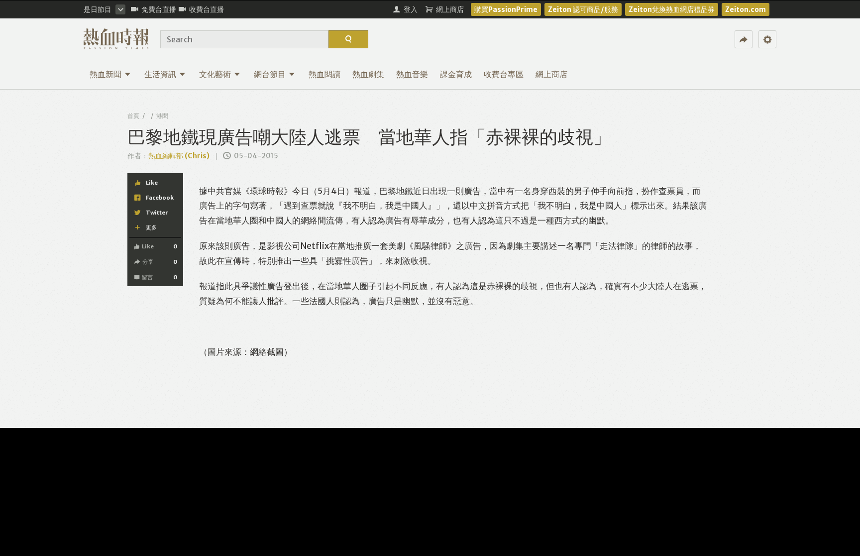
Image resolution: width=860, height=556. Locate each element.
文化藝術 (215, 74)
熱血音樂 (412, 74)
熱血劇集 (368, 74)
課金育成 (456, 74)
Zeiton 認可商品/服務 (583, 9)
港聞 (162, 115)
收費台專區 (504, 74)
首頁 (133, 115)
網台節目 (270, 74)
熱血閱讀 (324, 74)
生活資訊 (160, 74)
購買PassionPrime (506, 9)
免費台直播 (158, 9)
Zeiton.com (745, 9)
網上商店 (551, 74)
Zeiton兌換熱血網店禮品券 (672, 9)
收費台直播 (206, 9)
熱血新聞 (105, 74)
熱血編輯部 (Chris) (179, 155)
